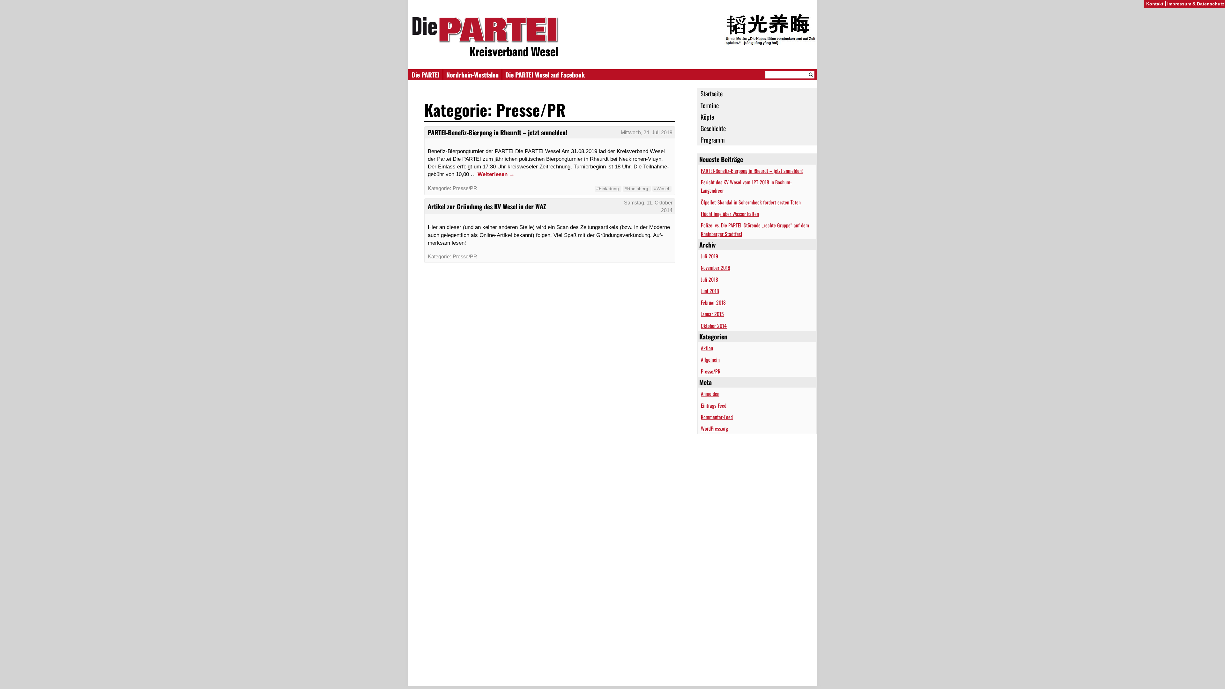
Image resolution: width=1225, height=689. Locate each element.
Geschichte (713, 128)
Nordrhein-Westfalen (472, 74)
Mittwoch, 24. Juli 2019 (646, 132)
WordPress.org (714, 428)
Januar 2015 (712, 314)
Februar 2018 (713, 302)
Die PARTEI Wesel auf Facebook (545, 74)
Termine (710, 105)
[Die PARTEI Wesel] (612, 38)
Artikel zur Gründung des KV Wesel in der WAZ (487, 206)
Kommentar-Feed (717, 417)
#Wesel (661, 188)
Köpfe (707, 117)
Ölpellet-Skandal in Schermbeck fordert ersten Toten (751, 202)
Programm (713, 139)
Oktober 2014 (714, 326)
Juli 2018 (709, 279)
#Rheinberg (636, 188)
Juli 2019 (709, 256)
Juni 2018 (710, 291)
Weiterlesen (496, 174)
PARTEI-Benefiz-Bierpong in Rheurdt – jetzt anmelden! (752, 170)
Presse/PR (710, 371)
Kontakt (1154, 3)
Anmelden (710, 393)
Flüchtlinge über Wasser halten (730, 214)
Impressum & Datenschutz (1195, 3)
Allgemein (710, 359)
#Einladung (607, 188)
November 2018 (715, 267)
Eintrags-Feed (713, 405)
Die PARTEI (426, 74)
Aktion (707, 348)
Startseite (712, 93)
